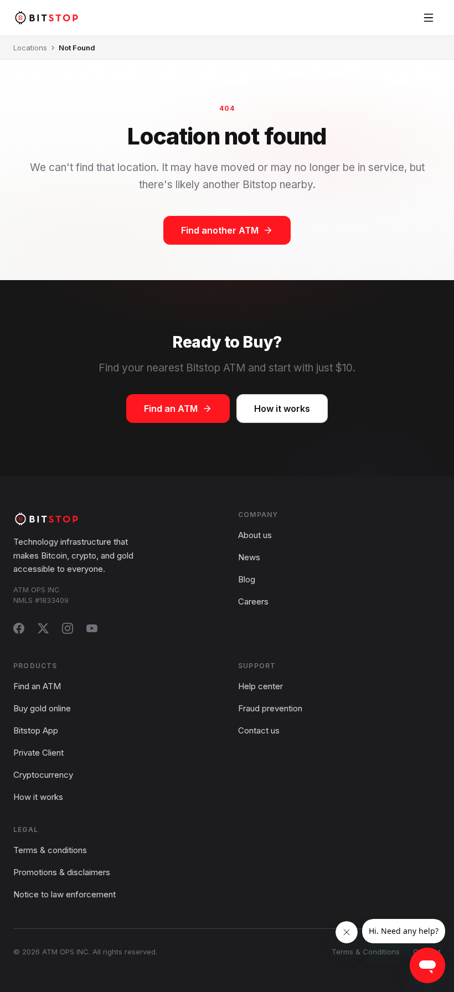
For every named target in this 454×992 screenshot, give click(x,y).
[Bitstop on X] (43, 628)
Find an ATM (171, 408)
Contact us (259, 730)
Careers (253, 601)
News (249, 557)
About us (255, 535)
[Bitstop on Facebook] (19, 628)
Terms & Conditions (366, 951)
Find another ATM (220, 230)
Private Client (38, 752)
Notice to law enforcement (64, 894)
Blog (246, 579)
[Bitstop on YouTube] (92, 628)
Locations (30, 47)
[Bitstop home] (46, 17)
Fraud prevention (270, 708)
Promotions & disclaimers (61, 872)
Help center (260, 686)
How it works (282, 408)
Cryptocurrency (43, 774)
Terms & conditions (50, 850)
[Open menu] (428, 18)
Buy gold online (42, 708)
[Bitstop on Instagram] (67, 628)
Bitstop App (35, 730)
